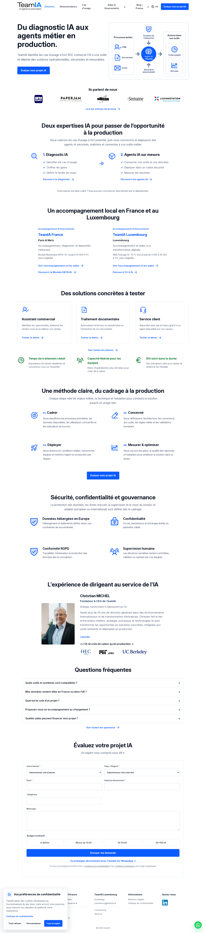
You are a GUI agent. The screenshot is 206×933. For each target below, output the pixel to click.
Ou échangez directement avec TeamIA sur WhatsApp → (103, 860)
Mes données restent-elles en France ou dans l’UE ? (56, 691)
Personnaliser (34, 923)
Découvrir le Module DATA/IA (55, 272)
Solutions (49, 6)
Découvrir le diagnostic (56, 179)
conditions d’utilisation (125, 866)
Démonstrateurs (68, 6)
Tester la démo (30, 337)
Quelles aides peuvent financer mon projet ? (51, 718)
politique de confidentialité (97, 866)
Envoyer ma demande (103, 852)
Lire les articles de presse (101, 108)
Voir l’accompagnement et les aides (58, 265)
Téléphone (32, 794)
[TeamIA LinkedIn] (165, 902)
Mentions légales (136, 899)
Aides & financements (111, 6)
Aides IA (98, 914)
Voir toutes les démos (101, 350)
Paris (62, 914)
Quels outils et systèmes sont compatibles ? (51, 682)
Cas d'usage (86, 6)
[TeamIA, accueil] (29, 6)
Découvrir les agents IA (134, 179)
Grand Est (65, 918)
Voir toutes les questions (100, 727)
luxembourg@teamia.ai (105, 903)
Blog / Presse (139, 6)
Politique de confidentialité (140, 903)
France (63, 910)
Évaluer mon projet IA (175, 6)
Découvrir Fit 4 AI (123, 272)
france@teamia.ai (68, 903)
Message (31, 808)
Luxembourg (100, 910)
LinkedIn (85, 636)
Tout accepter (53, 923)
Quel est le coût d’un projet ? (42, 700)
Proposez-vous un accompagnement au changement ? (57, 709)
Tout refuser (14, 923)
